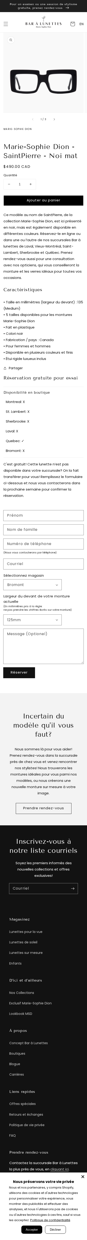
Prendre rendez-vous (43, 808)
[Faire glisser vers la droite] (54, 119)
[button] (6, 24)
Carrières (16, 1074)
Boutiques (17, 1053)
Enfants (15, 963)
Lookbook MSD (20, 1013)
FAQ (12, 1135)
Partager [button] (16, 368)
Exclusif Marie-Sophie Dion (30, 1003)
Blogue (14, 1064)
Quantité (10, 175)
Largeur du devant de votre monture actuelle (36, 599)
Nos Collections (21, 992)
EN (82, 24)
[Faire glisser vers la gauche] (33, 119)
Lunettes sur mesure (26, 952)
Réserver (19, 672)
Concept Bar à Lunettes (28, 1043)
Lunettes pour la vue (25, 931)
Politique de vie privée (27, 1125)
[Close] (83, 1176)
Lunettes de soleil (23, 942)
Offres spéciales (22, 1103)
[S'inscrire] (73, 888)
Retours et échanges (26, 1114)
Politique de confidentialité (50, 1220)
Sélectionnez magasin (23, 575)
